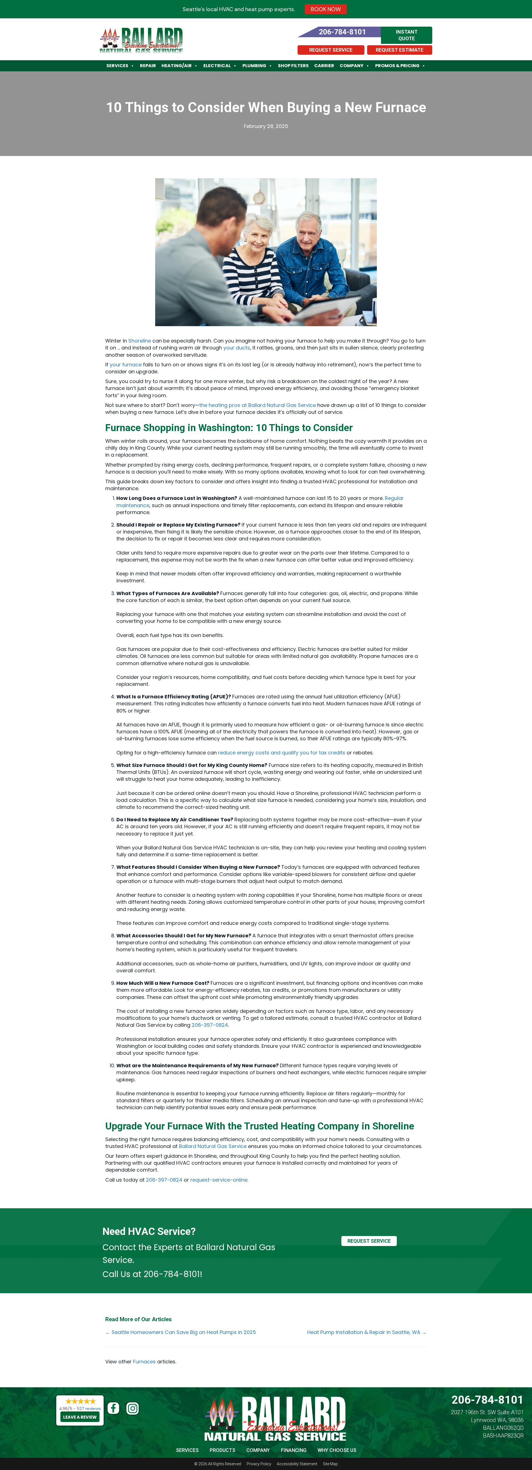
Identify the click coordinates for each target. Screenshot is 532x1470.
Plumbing (254, 65)
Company (352, 65)
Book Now (326, 9)
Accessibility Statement (297, 1464)
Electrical (217, 65)
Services (117, 65)
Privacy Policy (259, 1464)
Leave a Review (80, 1417)
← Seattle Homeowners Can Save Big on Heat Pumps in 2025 (180, 1332)
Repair (148, 65)
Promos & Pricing (397, 65)
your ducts (236, 347)
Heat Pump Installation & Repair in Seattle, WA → (367, 1332)
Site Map (330, 1464)
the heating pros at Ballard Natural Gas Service (257, 405)
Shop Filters (293, 65)
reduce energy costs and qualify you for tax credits (281, 752)
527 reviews (89, 1408)
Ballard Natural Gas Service (213, 1146)
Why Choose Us (337, 1450)
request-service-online (218, 1179)
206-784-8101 (172, 1274)
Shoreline (139, 340)
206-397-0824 (210, 1024)
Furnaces (144, 1361)
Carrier (324, 65)
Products (222, 1450)
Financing (293, 1450)
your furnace (126, 364)
